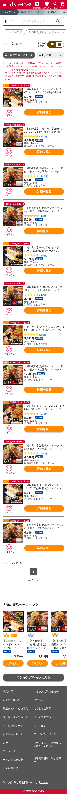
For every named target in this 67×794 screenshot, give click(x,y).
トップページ (9, 11)
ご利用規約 (40, 725)
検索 (58, 21)
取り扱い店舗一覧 (13, 725)
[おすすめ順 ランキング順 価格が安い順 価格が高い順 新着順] (50, 55)
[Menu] (4, 4)
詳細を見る (44, 112)
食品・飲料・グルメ (31, 11)
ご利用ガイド (10, 768)
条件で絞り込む (19, 55)
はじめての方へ (42, 717)
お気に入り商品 (11, 700)
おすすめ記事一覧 (13, 734)
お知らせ (39, 700)
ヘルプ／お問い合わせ (46, 691)
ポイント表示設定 (13, 759)
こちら (44, 782)
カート (6, 742)
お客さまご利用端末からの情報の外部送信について (47, 746)
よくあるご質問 (42, 708)
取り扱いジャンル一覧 (15, 717)
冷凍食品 (52, 11)
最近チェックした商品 (15, 708)
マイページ (9, 751)
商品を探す (9, 691)
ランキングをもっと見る (33, 677)
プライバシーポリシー (46, 734)
